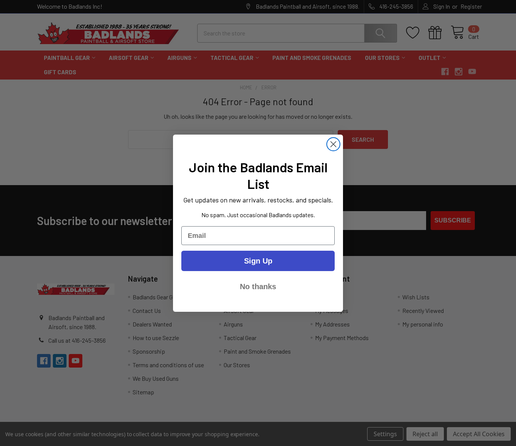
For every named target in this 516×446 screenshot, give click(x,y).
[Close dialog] (333, 144)
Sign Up (258, 261)
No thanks (258, 286)
